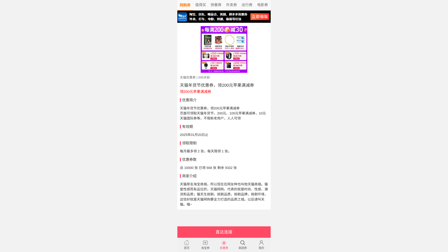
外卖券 (231, 5)
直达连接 (224, 232)
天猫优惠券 (188, 77)
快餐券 (216, 5)
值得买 (200, 5)
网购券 (185, 5)
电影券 (262, 5)
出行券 (247, 5)
